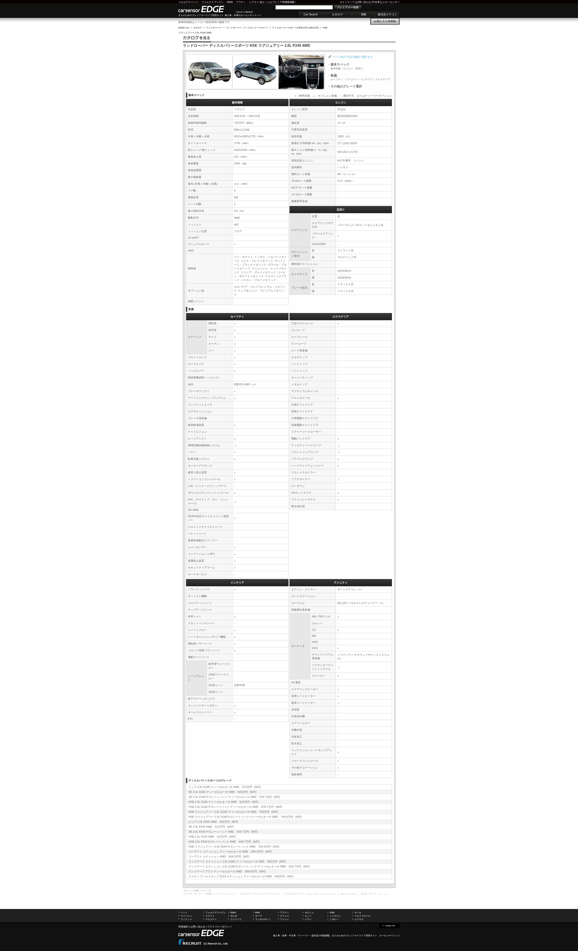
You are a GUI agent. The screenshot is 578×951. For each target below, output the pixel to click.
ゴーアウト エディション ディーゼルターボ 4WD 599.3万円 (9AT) (230, 851)
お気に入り (385, 21)
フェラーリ (236, 919)
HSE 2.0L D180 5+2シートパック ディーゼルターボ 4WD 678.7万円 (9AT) (235, 806)
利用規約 (183, 926)
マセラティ (211, 919)
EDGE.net (183, 27)
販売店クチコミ (387, 14)
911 (353, 894)
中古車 (292, 935)
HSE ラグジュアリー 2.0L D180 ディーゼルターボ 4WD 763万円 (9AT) (233, 811)
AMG (332, 912)
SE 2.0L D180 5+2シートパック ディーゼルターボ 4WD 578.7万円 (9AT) (234, 797)
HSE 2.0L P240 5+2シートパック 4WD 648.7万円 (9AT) (224, 841)
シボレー (334, 919)
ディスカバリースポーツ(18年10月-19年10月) (295, 27)
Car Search (311, 14)
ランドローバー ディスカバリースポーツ (247, 27)
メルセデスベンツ (188, 2)
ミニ (386, 894)
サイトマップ (347, 2)
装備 (360, 77)
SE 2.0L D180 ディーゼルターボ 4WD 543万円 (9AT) (222, 792)
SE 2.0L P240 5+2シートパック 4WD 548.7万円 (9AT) (223, 831)
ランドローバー (214, 27)
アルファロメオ (362, 916)
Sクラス (275, 894)
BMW (230, 2)
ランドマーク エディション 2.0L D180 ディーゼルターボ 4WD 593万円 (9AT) (237, 861)
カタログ (337, 14)
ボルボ (233, 916)
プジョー (284, 916)
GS (195, 894)
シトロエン (335, 916)
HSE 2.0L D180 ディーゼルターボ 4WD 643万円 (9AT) (223, 802)
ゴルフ (309, 894)
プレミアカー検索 (348, 7)
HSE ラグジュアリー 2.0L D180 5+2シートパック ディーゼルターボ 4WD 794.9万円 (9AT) (245, 816)
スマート (209, 916)
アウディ (241, 2)
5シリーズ (229, 894)
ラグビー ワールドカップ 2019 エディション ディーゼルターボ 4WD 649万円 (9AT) (241, 876)
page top (389, 925)
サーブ (258, 916)
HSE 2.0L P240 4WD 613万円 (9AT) (212, 836)
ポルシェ (309, 912)
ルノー (308, 916)
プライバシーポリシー (219, 926)
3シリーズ (218, 894)
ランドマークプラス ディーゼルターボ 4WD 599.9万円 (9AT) (227, 871)
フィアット (186, 919)
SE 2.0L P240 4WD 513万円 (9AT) (211, 826)
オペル (357, 912)
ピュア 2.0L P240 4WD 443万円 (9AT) (213, 821)
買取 (363, 14)
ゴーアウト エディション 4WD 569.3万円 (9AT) (219, 856)
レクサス (254, 2)
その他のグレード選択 (346, 86)
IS (200, 894)
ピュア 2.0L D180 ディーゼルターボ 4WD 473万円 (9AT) (225, 787)
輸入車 (276, 935)
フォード (284, 919)
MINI (257, 912)
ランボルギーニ (263, 919)
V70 (370, 894)
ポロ (316, 894)
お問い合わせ (363, 2)
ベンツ (184, 912)
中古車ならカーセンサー (386, 2)
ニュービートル (328, 894)
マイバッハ (186, 916)
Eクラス (265, 894)
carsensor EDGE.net (206, 9)
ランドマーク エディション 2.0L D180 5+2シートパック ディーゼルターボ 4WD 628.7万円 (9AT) (249, 866)
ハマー (308, 919)
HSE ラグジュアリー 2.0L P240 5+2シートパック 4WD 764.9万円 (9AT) (234, 846)
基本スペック (347, 66)
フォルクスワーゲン (212, 2)
